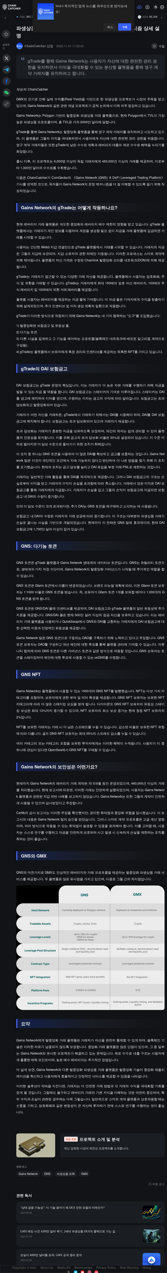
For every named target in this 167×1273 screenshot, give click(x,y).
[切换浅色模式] (155, 7)
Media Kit (63, 1267)
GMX (84, 1174)
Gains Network (28, 1174)
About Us (46, 1267)
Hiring (147, 1267)
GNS (47, 1174)
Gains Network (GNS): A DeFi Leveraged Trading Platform (118, 177)
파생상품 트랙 (66, 1174)
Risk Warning (129, 1267)
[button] (162, 7)
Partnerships (83, 1267)
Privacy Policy (106, 1267)
